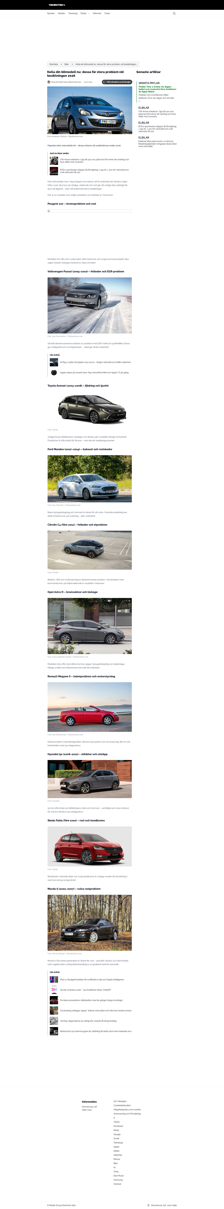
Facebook (118, 1126)
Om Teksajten (120, 1101)
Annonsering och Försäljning (127, 1113)
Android (117, 1184)
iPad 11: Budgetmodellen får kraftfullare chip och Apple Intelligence (92, 979)
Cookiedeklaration (122, 1105)
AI (115, 1167)
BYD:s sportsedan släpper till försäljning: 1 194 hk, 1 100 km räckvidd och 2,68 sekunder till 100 (94, 171)
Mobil (116, 1130)
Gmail (116, 1138)
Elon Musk (119, 1176)
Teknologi (73, 13)
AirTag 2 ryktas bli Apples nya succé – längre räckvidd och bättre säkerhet (95, 362)
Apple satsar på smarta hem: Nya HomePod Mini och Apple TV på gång (94, 372)
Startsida (53, 64)
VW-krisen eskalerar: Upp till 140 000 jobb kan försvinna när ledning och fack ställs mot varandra (94, 160)
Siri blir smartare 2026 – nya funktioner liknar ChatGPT (85, 990)
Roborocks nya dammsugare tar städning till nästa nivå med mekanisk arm (96, 1031)
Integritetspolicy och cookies (127, 1109)
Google (117, 1134)
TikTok (117, 1122)
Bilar (67, 64)
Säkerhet (97, 13)
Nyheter (51, 13)
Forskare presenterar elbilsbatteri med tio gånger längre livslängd (91, 1000)
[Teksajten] (112, 5)
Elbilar (84, 13)
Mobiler (61, 13)
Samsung (118, 1180)
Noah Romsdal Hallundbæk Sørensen (66, 82)
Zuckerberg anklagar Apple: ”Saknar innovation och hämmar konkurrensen (95, 1010)
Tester (107, 13)
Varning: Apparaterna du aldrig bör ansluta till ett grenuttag (88, 1021)
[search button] (174, 13)
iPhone (117, 1159)
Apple (116, 1147)
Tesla (116, 1171)
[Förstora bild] (128, 213)
